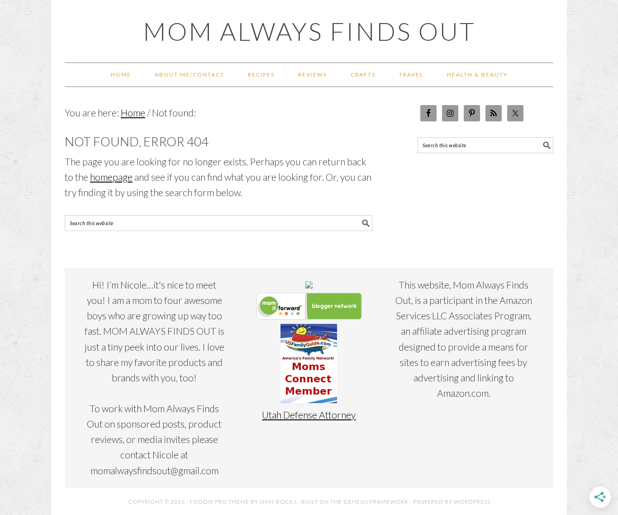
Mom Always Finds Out (309, 31)
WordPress (472, 501)
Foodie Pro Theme (219, 501)
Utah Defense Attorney (309, 414)
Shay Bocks (278, 501)
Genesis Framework (376, 501)
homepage (111, 177)
